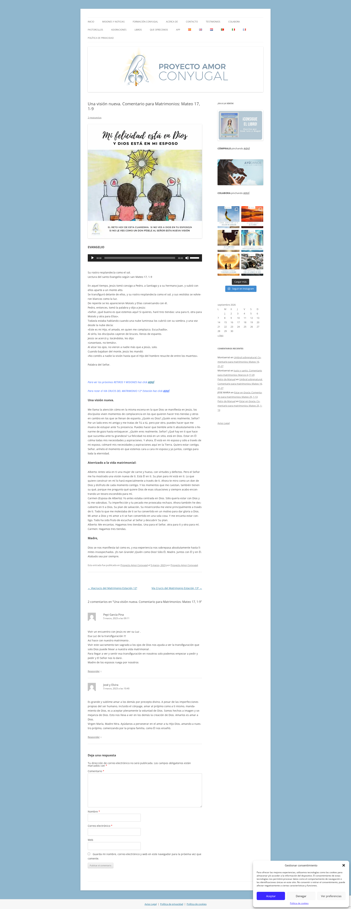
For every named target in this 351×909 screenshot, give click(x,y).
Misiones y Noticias (113, 21)
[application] (145, 258)
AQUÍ (151, 382)
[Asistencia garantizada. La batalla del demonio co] (252, 265)
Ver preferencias (331, 896)
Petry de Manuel (226, 379)
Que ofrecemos (159, 29)
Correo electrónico (100, 825)
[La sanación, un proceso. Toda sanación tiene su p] (228, 217)
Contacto (192, 21)
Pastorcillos (95, 29)
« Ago (220, 335)
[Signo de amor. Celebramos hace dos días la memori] (228, 241)
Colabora (234, 21)
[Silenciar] (187, 258)
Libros (138, 29)
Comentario (96, 771)
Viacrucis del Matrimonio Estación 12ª (112, 588)
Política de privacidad (101, 37)
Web (90, 840)
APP (178, 29)
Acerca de (172, 21)
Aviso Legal (224, 423)
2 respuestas (94, 117)
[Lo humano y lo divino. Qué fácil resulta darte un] (228, 265)
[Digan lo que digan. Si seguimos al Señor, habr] (252, 241)
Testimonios (213, 21)
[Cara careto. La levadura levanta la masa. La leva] (252, 217)
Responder (94, 671)
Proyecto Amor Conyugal (134, 565)
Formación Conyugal (145, 21)
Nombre (94, 811)
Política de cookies (299, 903)
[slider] (195, 257)
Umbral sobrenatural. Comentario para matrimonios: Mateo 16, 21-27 (239, 362)
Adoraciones (119, 29)
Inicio (91, 21)
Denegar (301, 896)
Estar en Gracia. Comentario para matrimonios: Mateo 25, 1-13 (240, 406)
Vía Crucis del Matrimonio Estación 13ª (177, 588)
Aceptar (271, 896)
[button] (344, 865)
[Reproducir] (92, 258)
